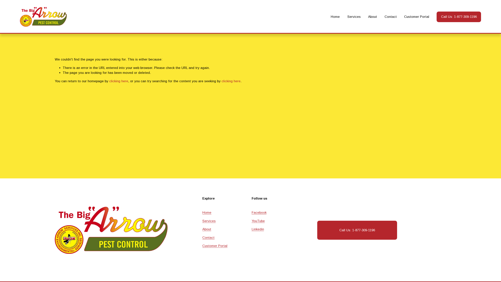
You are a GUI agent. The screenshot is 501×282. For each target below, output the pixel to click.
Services (354, 17)
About (372, 17)
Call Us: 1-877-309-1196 (459, 17)
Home (335, 17)
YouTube (258, 221)
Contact (391, 17)
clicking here (118, 81)
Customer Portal (416, 17)
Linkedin (258, 229)
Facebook (259, 212)
